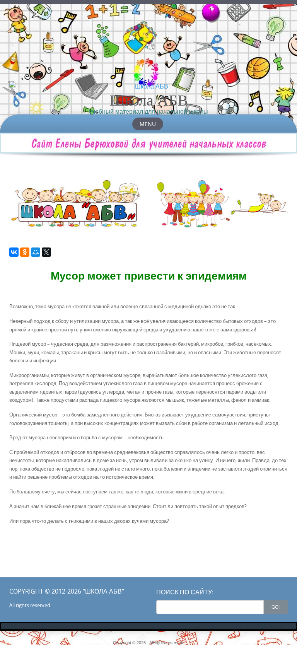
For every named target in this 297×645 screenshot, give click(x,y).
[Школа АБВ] (148, 86)
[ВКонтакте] (14, 252)
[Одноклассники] (24, 252)
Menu (148, 124)
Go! (275, 607)
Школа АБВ (148, 99)
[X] (46, 252)
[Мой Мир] (35, 252)
